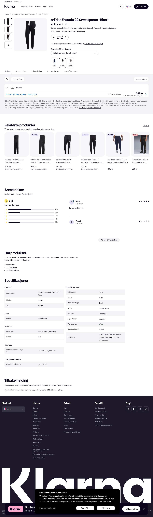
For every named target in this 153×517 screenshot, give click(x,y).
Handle (38, 6)
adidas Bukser (13, 270)
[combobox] (74, 53)
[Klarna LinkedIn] (134, 409)
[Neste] (145, 151)
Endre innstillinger (47, 508)
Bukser (82, 31)
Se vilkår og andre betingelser (90, 108)
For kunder (8, 1)
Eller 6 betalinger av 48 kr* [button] (89, 169)
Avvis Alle (85, 508)
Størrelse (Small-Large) (61, 49)
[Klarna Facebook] (128, 409)
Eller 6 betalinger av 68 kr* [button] (64, 169)
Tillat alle (106, 508)
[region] (77, 501)
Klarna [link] (6, 14)
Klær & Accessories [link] (28, 14)
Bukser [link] (45, 14)
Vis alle (146, 126)
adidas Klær (12, 267)
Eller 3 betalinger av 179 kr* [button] (14, 169)
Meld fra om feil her (55, 390)
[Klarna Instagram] (146, 409)
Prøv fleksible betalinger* (93, 44)
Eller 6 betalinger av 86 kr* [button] (39, 169)
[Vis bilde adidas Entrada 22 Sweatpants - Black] (8, 21)
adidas (40, 300)
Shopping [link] (15, 14)
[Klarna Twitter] (140, 409)
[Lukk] (116, 492)
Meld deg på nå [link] (131, 509)
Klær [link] (39, 14)
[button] (129, 6)
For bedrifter (18, 1)
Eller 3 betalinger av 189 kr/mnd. (133, 95)
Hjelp (51, 6)
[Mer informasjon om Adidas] (6, 87)
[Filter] (6, 79)
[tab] (7, 71)
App (44, 6)
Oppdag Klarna (27, 6)
